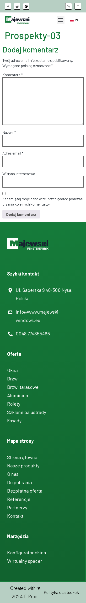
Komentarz (12, 74)
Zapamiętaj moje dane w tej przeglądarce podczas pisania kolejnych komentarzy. (42, 201)
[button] (60, 20)
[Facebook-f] (8, 6)
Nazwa (9, 132)
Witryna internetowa (18, 173)
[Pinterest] (26, 6)
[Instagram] (17, 6)
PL (77, 20)
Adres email (12, 153)
